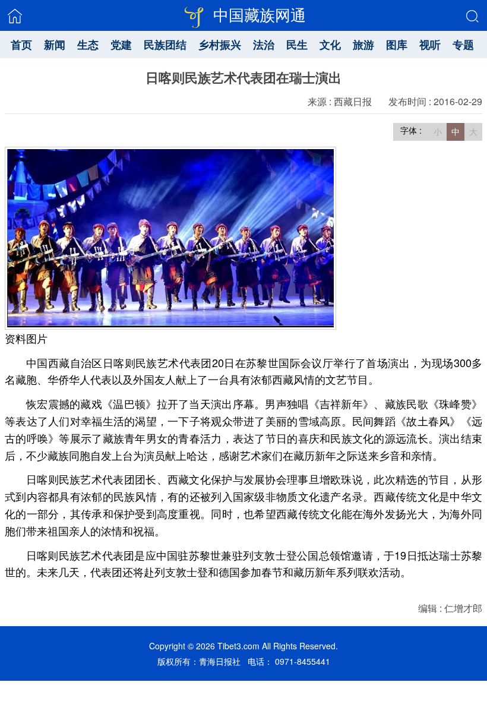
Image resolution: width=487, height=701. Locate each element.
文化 (330, 44)
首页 (21, 44)
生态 (88, 44)
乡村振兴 (219, 44)
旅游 (363, 44)
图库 (396, 44)
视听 (430, 44)
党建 (121, 44)
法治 (263, 44)
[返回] (15, 16)
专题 (463, 44)
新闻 (54, 44)
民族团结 (165, 44)
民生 (297, 44)
